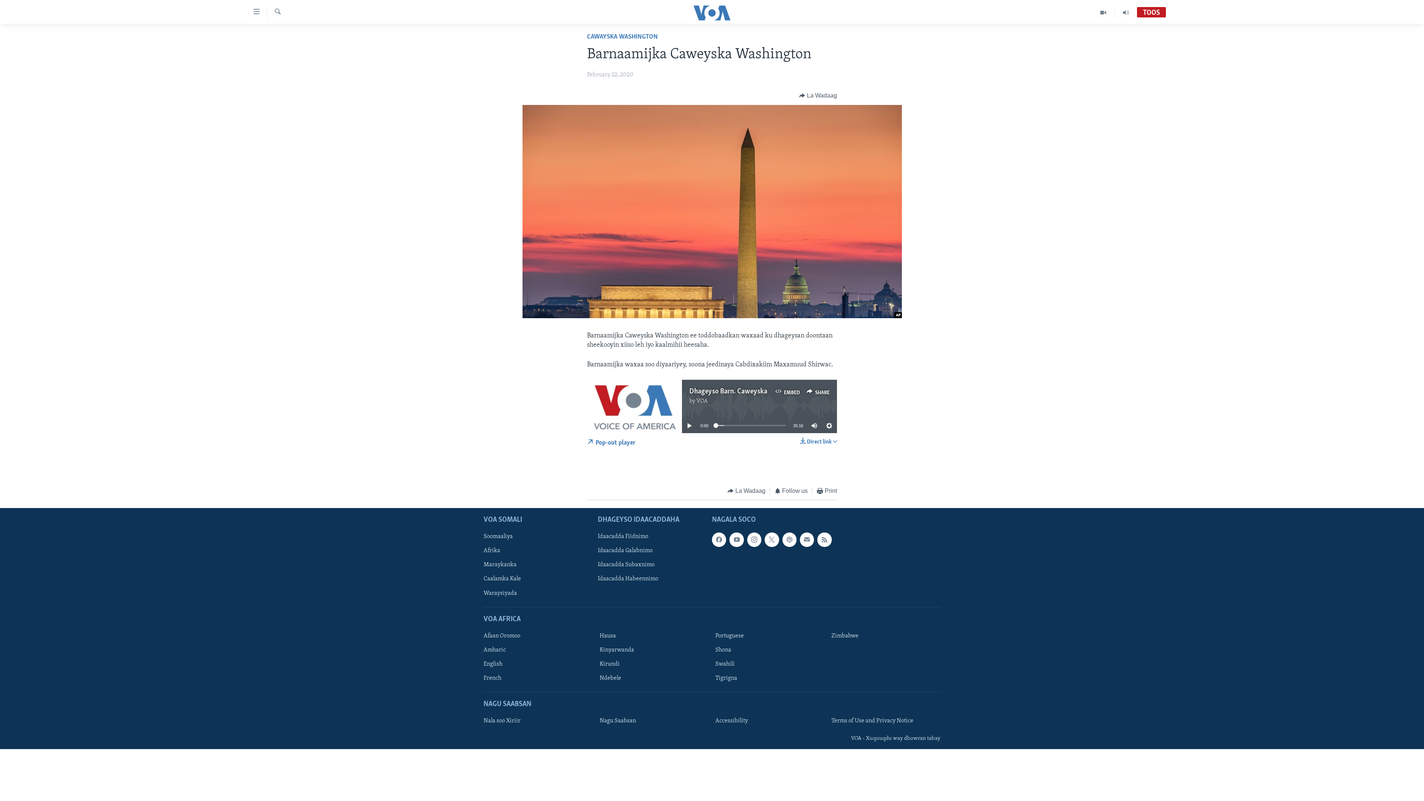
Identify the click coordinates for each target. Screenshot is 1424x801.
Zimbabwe (844, 636)
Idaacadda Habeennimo (628, 579)
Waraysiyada (500, 593)
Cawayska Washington (622, 37)
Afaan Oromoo (502, 636)
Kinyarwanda (617, 650)
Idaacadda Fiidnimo (623, 537)
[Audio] (1126, 12)
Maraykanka (500, 565)
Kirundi (610, 664)
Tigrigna (726, 678)
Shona (723, 650)
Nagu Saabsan (618, 721)
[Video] (1103, 12)
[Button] (818, 95)
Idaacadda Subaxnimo (626, 565)
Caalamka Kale (502, 579)
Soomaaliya (498, 537)
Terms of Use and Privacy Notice (872, 721)
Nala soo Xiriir (502, 721)
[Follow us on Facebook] (719, 540)
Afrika (492, 551)
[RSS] (824, 540)
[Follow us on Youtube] (736, 540)
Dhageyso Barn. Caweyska (728, 391)
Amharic (495, 650)
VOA (702, 401)
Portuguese (729, 636)
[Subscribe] (807, 540)
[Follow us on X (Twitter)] (772, 540)
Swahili (725, 664)
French (492, 678)
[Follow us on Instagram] (754, 540)
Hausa (608, 636)
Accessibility (731, 721)
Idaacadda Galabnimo (625, 551)
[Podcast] (789, 540)
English (493, 664)
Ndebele (610, 678)
